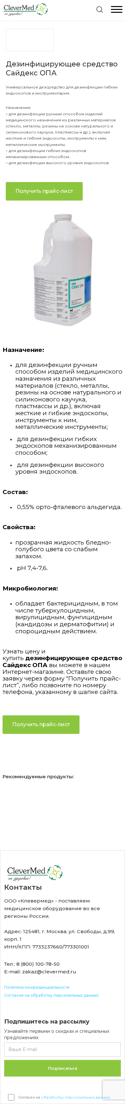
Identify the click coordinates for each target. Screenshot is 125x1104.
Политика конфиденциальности (37, 987)
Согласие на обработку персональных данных (51, 995)
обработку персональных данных (75, 1097)
